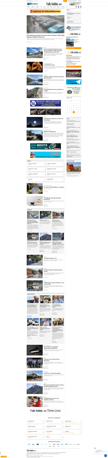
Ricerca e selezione (69, 55)
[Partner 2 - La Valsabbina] (33, 444)
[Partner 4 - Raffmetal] (41, 444)
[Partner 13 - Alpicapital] (74, 444)
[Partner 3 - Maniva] (37, 444)
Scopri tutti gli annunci (70, 66)
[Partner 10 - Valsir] (62, 444)
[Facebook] (76, 6)
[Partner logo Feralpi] (50, 446)
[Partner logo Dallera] (54, 444)
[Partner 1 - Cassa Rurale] (29, 444)
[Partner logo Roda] (54, 446)
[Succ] (80, 97)
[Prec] (79, 97)
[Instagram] (78, 6)
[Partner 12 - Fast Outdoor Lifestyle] (70, 444)
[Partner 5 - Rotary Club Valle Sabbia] (45, 444)
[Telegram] (80, 6)
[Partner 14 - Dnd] (78, 444)
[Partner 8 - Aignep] (58, 444)
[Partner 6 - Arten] (50, 444)
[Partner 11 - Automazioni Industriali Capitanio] (66, 444)
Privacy (0, 454)
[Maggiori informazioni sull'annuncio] (70, 43)
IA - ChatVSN (3, 456)
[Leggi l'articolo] (45, 24)
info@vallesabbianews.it (63, 452)
